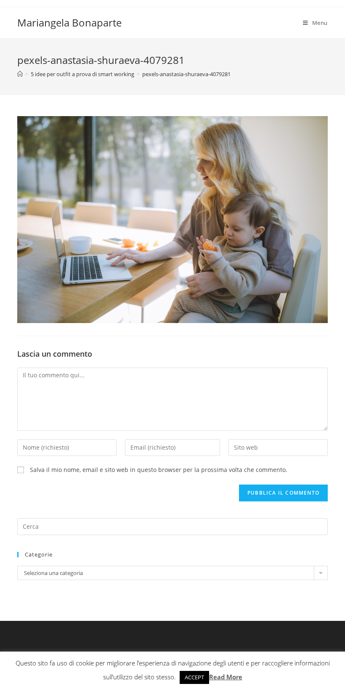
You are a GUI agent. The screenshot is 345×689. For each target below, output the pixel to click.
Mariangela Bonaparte (69, 22)
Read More (225, 677)
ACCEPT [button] (194, 677)
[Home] (20, 74)
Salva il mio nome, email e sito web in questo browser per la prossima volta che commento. (158, 470)
